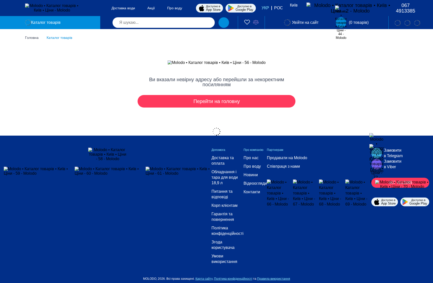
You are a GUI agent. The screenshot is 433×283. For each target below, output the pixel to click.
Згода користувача (223, 245)
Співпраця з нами (283, 166)
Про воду (174, 8)
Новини (251, 175)
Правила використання (273, 278)
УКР (265, 8)
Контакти (252, 192)
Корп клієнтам (224, 205)
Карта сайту (203, 278)
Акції (151, 8)
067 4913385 (405, 8)
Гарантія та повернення (222, 217)
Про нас (251, 158)
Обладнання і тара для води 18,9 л (224, 177)
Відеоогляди (255, 183)
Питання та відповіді (222, 194)
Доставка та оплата (222, 160)
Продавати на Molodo (287, 158)
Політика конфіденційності (227, 231)
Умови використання (224, 259)
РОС (278, 8)
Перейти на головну (216, 101)
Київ (294, 5)
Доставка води (123, 8)
